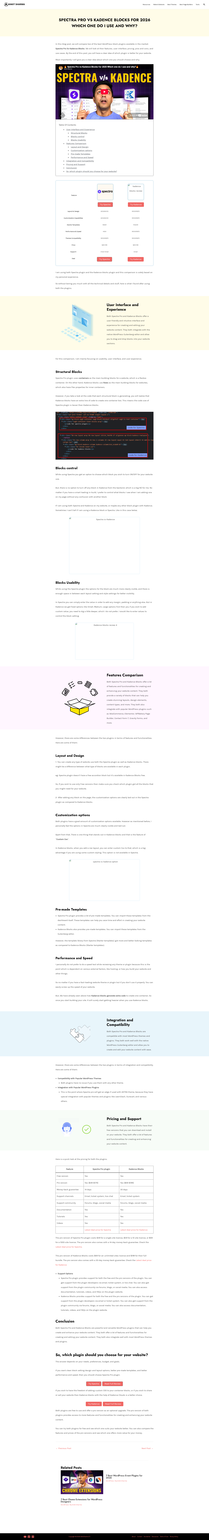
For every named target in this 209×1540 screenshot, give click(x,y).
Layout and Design (79, 147)
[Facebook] (29, 1536)
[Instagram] (33, 1536)
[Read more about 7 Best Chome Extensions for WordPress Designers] (82, 1482)
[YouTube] (25, 1536)
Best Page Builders (186, 4)
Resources (146, 4)
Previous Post (63, 1448)
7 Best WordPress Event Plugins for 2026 (124, 1476)
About (134, 1536)
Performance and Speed (82, 157)
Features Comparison (76, 143)
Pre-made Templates (80, 154)
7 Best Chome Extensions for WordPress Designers (81, 1500)
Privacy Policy (174, 1536)
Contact (139, 1536)
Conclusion (71, 168)
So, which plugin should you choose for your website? (91, 171)
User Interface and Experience (80, 129)
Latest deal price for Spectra (98, 1230)
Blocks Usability (78, 140)
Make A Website (158, 4)
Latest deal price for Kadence (133, 1230)
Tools (198, 4)
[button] (204, 4)
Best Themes (172, 4)
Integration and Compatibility (80, 161)
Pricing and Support (75, 164)
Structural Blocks (79, 133)
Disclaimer (147, 1536)
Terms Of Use (164, 1536)
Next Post (147, 1448)
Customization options (81, 150)
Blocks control (77, 136)
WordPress (65, 1505)
